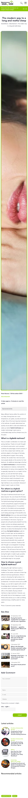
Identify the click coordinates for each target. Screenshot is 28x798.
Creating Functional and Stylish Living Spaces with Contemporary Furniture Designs (18, 765)
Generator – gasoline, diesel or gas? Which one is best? (18, 628)
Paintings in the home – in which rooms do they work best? (19, 657)
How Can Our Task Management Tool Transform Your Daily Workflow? (17, 754)
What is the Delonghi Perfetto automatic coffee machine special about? (18, 648)
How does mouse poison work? (18, 665)
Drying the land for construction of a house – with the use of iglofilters (19, 619)
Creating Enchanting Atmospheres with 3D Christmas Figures (17, 743)
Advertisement (5, 396)
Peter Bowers (5, 393)
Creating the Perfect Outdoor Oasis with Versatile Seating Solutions (18, 733)
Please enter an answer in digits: (10, 703)
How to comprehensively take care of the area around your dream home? (18, 638)
